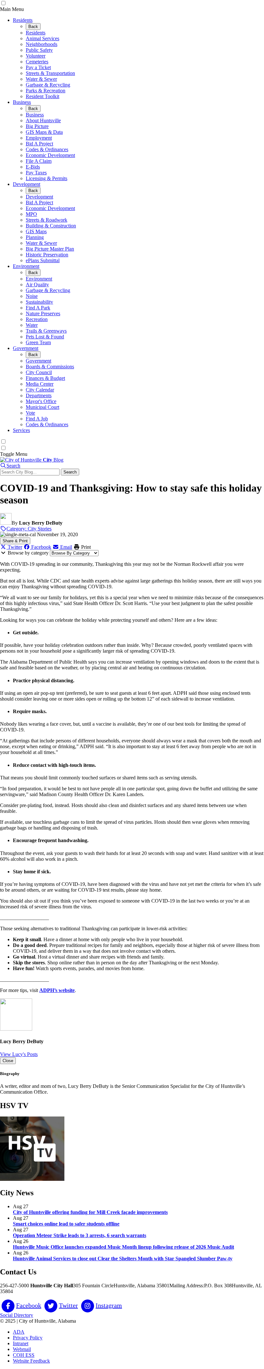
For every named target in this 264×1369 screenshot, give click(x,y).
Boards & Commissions (50, 366)
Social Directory (16, 1315)
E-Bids (33, 167)
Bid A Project (39, 143)
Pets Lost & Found (45, 336)
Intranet (20, 1343)
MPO (31, 214)
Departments (39, 395)
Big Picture (37, 126)
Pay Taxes (36, 172)
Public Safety (39, 50)
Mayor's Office (41, 401)
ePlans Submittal (43, 260)
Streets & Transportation (50, 73)
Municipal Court (42, 407)
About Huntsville (43, 120)
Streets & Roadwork (46, 220)
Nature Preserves (43, 313)
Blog (53, 460)
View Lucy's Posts (19, 1054)
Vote (30, 413)
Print (85, 547)
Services (21, 430)
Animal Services (42, 38)
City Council (39, 372)
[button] (10, 465)
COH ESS (23, 1355)
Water (32, 325)
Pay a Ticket (38, 67)
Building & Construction (51, 225)
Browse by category (28, 553)
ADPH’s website (57, 990)
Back (33, 26)
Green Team (38, 342)
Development (26, 184)
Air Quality (37, 284)
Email (65, 547)
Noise (32, 296)
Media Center (39, 384)
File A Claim (39, 161)
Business (22, 102)
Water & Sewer (41, 79)
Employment (39, 138)
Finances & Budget (45, 378)
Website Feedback (31, 1361)
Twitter (14, 547)
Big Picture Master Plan (50, 249)
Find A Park (38, 307)
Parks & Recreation (45, 90)
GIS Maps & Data (44, 132)
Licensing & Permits (46, 178)
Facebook (40, 547)
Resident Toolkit (42, 96)
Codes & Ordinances (47, 149)
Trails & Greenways (46, 331)
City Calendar (40, 389)
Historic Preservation (47, 254)
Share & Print (15, 540)
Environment (26, 266)
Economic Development (50, 155)
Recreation (37, 319)
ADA (18, 1332)
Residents (23, 20)
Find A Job (37, 418)
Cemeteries (37, 61)
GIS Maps (36, 231)
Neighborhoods (41, 44)
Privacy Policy (27, 1337)
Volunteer (35, 56)
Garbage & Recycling (48, 84)
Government (25, 348)
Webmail (22, 1349)
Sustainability (39, 302)
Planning (35, 237)
